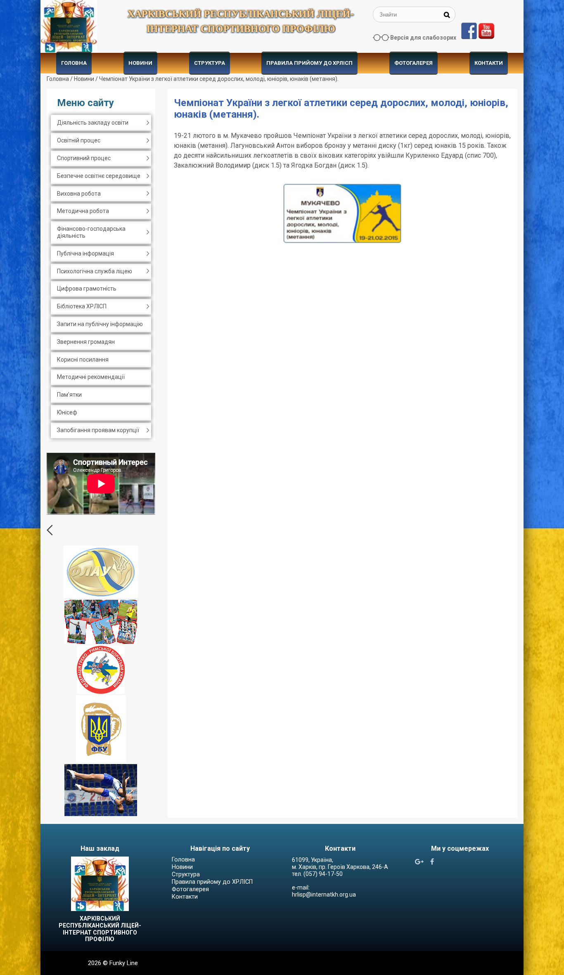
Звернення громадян (86, 341)
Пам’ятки (69, 394)
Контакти (488, 63)
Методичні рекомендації (91, 377)
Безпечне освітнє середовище (98, 176)
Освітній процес (78, 140)
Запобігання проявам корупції (98, 430)
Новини (140, 63)
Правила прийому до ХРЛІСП (309, 63)
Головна (74, 63)
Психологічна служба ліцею (94, 271)
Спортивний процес (84, 158)
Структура (209, 63)
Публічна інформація (85, 253)
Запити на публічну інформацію (100, 324)
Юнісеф (67, 412)
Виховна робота (79, 193)
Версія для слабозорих (423, 37)
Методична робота (83, 211)
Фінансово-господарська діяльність (91, 232)
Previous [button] (50, 530)
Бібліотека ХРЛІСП (82, 306)
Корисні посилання (83, 359)
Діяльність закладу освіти (92, 122)
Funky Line (123, 963)
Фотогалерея (413, 63)
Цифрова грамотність (86, 288)
